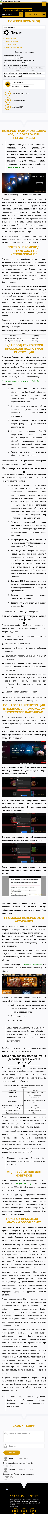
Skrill (28, 68)
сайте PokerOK (14, 167)
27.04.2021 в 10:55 (26, 1469)
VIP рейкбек (34, 14)
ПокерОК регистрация (14, 47)
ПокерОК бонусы (12, 38)
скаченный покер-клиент (32, 964)
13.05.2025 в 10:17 (23, 1458)
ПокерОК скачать (12, 41)
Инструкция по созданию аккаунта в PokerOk (20, 381)
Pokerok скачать (11, 44)
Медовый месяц (23, 1184)
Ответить (8, 1466)
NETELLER (22, 68)
